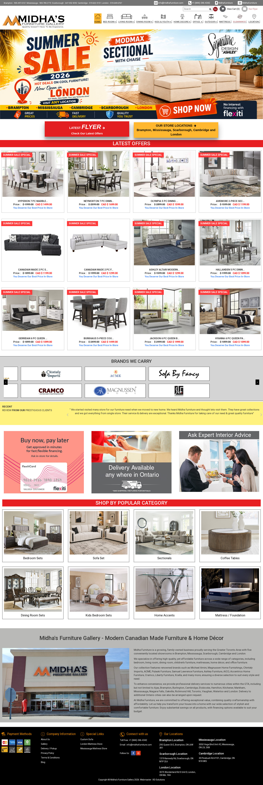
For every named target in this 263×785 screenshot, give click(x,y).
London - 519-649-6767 (112, 3)
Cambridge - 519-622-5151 (89, 3)
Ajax (156, 687)
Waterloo (218, 691)
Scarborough (210, 653)
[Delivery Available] (131, 462)
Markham (239, 687)
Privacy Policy (47, 753)
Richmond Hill (183, 691)
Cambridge (225, 653)
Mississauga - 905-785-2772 (39, 3)
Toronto (196, 691)
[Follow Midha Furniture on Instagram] (138, 753)
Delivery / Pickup (49, 748)
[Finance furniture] (44, 462)
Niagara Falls (156, 691)
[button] (110, 19)
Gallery (44, 744)
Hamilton (216, 687)
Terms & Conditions (50, 757)
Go (215, 9)
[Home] (33, 21)
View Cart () (233, 9)
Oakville (169, 691)
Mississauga (194, 653)
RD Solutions (159, 779)
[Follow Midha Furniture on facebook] (133, 753)
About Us (45, 739)
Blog (43, 762)
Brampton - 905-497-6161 (15, 3)
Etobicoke (204, 687)
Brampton (180, 653)
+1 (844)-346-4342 (200, 3)
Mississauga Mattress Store (93, 748)
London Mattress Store (91, 744)
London (241, 653)
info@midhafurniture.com (170, 3)
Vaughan (207, 691)
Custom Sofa (86, 739)
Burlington (178, 687)
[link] (164, 15)
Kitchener (228, 687)
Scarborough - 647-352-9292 (64, 3)
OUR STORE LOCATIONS (176, 130)
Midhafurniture (225, 3)
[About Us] (219, 461)
